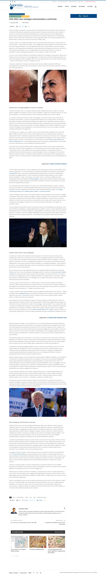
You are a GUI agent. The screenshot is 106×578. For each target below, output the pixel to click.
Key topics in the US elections (17, 14)
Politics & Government (15, 16)
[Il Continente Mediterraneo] (37, 542)
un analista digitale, (34, 179)
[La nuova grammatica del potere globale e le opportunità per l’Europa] (56, 542)
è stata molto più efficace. (19, 454)
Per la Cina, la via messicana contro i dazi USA (23, 522)
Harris (14, 497)
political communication (41, 497)
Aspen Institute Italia (62, 1)
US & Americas (25, 16)
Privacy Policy (23, 573)
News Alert (80, 1)
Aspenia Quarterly (72, 1)
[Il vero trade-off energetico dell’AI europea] (19, 542)
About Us (54, 1)
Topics (67, 6)
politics (26, 497)
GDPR (29, 573)
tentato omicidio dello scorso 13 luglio (43, 309)
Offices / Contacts (13, 573)
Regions (60, 6)
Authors (90, 6)
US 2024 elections (20, 497)
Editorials (82, 6)
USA (31, 497)
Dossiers (73, 6)
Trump (34, 497)
